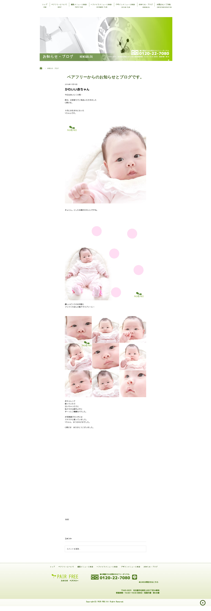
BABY (67, 519)
